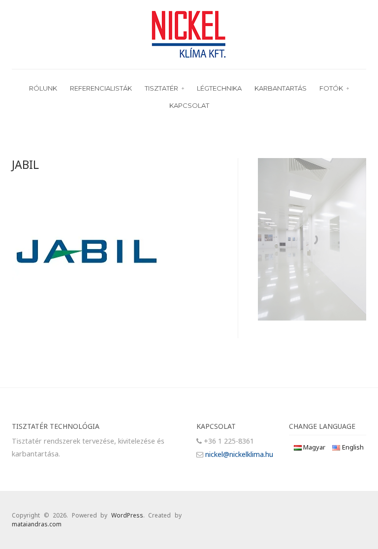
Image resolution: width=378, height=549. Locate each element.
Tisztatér (161, 88)
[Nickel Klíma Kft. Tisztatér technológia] (189, 33)
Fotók (331, 88)
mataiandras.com (37, 524)
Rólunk (43, 88)
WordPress (127, 515)
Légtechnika (219, 88)
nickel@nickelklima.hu (239, 454)
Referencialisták (101, 88)
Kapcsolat (189, 105)
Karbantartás (280, 88)
